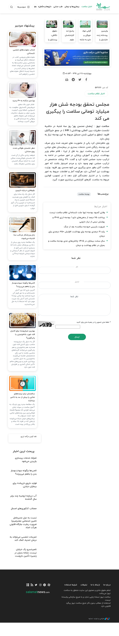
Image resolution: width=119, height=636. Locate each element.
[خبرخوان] (32, 585)
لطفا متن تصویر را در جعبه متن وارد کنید (94, 322)
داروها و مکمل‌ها (44, 6)
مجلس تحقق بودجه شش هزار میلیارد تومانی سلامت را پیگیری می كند (77, 111)
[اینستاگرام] (40, 585)
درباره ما (107, 584)
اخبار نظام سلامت (96, 93)
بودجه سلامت (84, 194)
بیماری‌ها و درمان (72, 6)
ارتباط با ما (95, 584)
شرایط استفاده (70, 584)
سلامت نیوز (103, 6)
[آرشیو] (27, 585)
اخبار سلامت (86, 6)
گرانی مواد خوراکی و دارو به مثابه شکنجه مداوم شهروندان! (85, 42)
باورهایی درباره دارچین (25, 190)
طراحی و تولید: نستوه (96, 618)
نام (77, 267)
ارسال (77, 337)
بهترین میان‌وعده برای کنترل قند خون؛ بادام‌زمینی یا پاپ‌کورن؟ (22, 334)
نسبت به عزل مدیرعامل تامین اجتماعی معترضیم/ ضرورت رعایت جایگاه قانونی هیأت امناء (23, 522)
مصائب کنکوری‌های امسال (24, 508)
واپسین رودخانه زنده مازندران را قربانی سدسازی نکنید (102, 42)
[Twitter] (80, 79)
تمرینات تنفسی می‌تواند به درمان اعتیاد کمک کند (23, 538)
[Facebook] (86, 79)
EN (35, 7)
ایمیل (77, 281)
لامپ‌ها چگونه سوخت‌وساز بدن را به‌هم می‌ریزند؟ (23, 285)
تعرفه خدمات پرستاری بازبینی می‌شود (26, 459)
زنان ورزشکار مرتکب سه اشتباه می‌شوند (24, 237)
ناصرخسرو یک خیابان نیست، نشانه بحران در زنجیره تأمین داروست (26, 553)
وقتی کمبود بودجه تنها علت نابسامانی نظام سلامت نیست (77, 212)
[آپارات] (49, 585)
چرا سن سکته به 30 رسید (23, 100)
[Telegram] (73, 79)
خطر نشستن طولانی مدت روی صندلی (24, 150)
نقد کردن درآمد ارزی (29, 436)
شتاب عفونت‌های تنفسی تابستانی (24, 51)
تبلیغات (84, 584)
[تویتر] (36, 585)
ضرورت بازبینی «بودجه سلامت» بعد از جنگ (84, 226)
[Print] (67, 79)
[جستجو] (11, 7)
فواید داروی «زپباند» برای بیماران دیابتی (25, 485)
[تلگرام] (44, 585)
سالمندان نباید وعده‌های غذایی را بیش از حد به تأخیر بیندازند (22, 397)
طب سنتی (58, 6)
